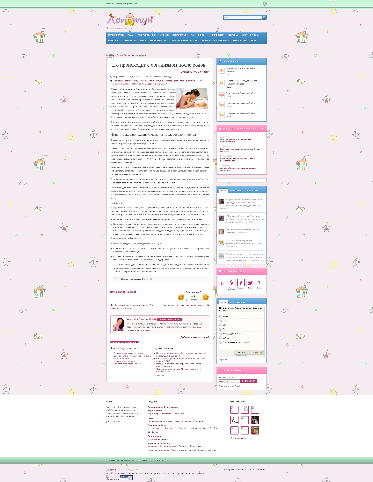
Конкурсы (113, 40)
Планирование (116, 35)
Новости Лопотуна (243, 40)
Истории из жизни (168, 446)
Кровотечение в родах (124, 361)
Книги (201, 35)
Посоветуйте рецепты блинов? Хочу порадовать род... (237, 160)
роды (120, 81)
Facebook (240, 288)
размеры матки (195, 81)
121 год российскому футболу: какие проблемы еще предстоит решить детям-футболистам (245, 219)
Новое (223, 191)
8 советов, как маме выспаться (128, 353)
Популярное (236, 191)
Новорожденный (146, 35)
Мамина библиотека (183, 40)
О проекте (158, 460)
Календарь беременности (121, 460)
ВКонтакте (222, 288)
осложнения (153, 81)
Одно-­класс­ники (231, 288)
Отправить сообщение (169, 319)
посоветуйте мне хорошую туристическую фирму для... (240, 169)
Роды (130, 35)
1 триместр (153, 413)
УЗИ (115, 81)
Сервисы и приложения (214, 40)
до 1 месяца (154, 428)
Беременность (158, 40)
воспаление (135, 84)
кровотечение (130, 81)
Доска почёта (239, 438)
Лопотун (111, 469)
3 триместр (178, 413)
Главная (110, 55)
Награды (143, 460)
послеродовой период (176, 81)
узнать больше (113, 421)
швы (162, 81)
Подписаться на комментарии (125, 342)
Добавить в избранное (123, 292)
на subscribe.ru (226, 377)
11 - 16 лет (153, 432)
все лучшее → (160, 375)
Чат (193, 35)
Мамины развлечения (159, 443)
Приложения (154, 436)
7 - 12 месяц (180, 428)
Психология (217, 35)
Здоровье (232, 35)
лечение (142, 81)
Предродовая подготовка (160, 421)
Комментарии (252, 191)
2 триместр (165, 413)
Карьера (192, 450)
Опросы (223, 359)
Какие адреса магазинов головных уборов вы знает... (240, 150)
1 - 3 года (192, 428)
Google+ (260, 288)
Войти (109, 3)
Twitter (250, 288)
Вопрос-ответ (180, 35)
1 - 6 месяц (167, 428)
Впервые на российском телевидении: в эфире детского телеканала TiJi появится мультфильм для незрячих (245, 202)
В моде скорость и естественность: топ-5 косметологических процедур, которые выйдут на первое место (245, 257)
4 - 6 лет (203, 428)
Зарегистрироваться (126, 3)
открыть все (258, 129)
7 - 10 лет (214, 428)
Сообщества (129, 40)
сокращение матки (119, 84)
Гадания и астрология (158, 450)
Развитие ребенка (157, 425)
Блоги (143, 40)
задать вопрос (244, 129)
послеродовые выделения (154, 84)
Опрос (223, 302)
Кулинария (153, 446)
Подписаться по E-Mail (229, 386)
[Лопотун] (129, 22)
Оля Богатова (141, 319)
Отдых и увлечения (207, 450)
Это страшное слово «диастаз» (129, 364)
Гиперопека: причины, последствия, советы (184, 305)
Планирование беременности (163, 407)
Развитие (164, 35)
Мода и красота (250, 35)
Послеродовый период (135, 55)
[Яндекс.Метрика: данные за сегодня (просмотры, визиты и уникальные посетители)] (112, 477)
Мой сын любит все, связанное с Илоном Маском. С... (235, 140)
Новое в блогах (237, 302)
